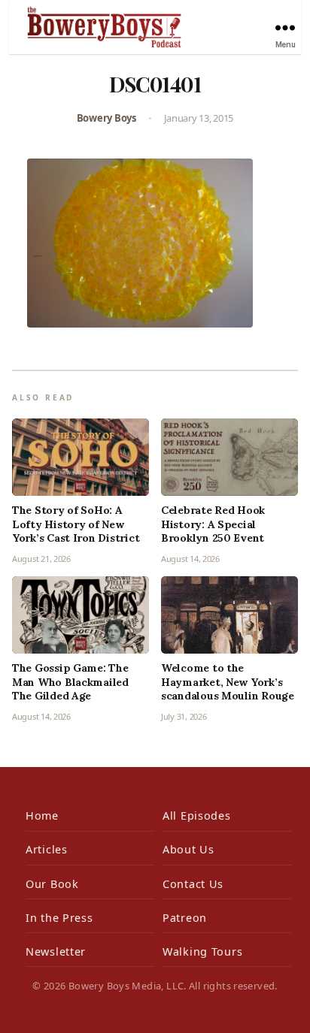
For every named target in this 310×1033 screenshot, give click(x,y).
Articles (47, 849)
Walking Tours (202, 951)
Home (42, 815)
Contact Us (193, 884)
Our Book (52, 884)
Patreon (185, 918)
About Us (188, 849)
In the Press (59, 918)
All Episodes (197, 815)
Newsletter (56, 951)
